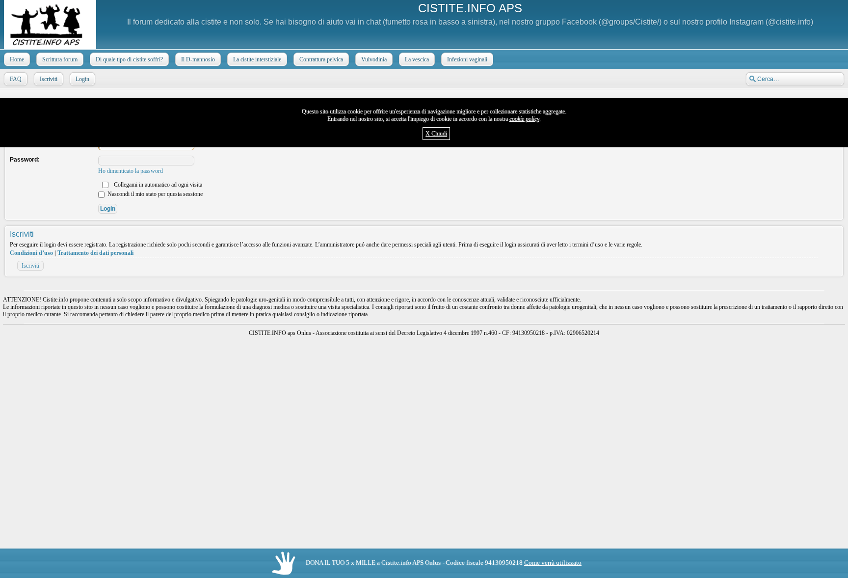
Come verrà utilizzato (553, 562)
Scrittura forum (60, 59)
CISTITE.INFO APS (470, 8)
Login (82, 79)
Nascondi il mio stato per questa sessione (154, 194)
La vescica (417, 59)
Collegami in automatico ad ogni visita (157, 184)
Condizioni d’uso (31, 252)
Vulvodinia (374, 59)
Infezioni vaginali (467, 59)
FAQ (16, 79)
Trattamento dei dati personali (95, 252)
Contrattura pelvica (321, 59)
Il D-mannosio (198, 59)
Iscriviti (48, 79)
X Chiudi (436, 133)
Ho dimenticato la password (130, 170)
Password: (25, 159)
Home (17, 59)
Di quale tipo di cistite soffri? (129, 59)
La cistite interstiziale (257, 59)
